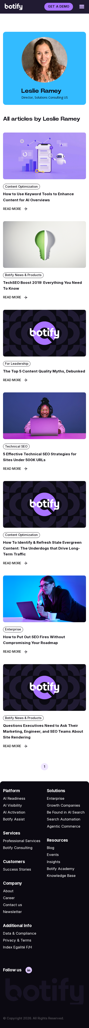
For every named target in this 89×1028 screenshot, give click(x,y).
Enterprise (55, 798)
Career (9, 898)
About (8, 891)
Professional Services (21, 841)
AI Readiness (14, 798)
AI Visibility (12, 805)
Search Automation (63, 819)
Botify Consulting (17, 848)
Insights (53, 862)
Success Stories (17, 869)
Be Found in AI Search (66, 812)
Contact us (12, 905)
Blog (50, 848)
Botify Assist (14, 819)
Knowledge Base (61, 875)
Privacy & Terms (17, 940)
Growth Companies (63, 805)
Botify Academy (61, 869)
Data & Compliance (19, 933)
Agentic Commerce (63, 826)
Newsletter (12, 912)
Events (53, 854)
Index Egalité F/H (17, 947)
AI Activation (14, 812)
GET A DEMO (58, 6)
